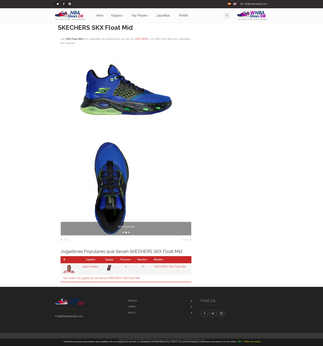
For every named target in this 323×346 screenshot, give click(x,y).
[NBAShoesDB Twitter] (58, 4)
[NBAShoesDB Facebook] (64, 4)
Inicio (99, 15)
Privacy (132, 300)
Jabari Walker (90, 266)
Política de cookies (252, 341)
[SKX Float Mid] (126, 188)
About (132, 312)
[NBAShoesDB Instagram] (70, 4)
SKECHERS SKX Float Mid (170, 266)
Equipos (116, 15)
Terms (132, 306)
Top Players (139, 15)
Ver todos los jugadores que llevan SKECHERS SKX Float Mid (101, 278)
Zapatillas (163, 15)
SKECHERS (141, 39)
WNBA (183, 15)
